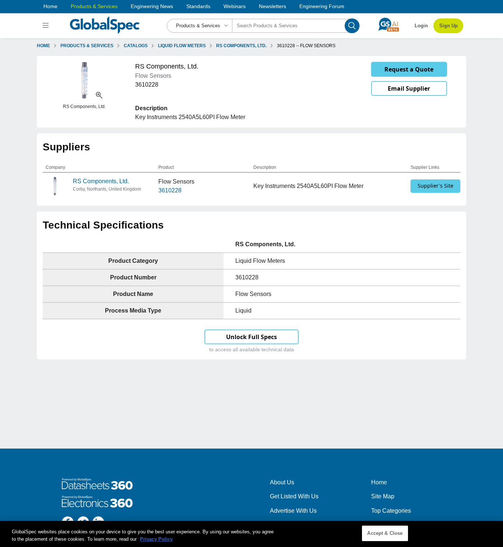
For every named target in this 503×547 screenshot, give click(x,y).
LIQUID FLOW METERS (182, 45)
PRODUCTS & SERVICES (86, 45)
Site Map (382, 496)
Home (50, 6)
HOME (43, 45)
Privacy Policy (156, 539)
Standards (198, 6)
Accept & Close (384, 533)
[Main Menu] (47, 25)
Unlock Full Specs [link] (251, 337)
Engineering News (152, 6)
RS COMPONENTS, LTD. (241, 45)
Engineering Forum (321, 6)
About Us (282, 482)
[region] (251, 534)
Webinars (235, 6)
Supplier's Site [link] (435, 185)
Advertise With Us (293, 511)
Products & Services (94, 6)
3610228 (170, 190)
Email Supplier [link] (409, 88)
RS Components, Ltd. (101, 181)
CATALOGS (136, 45)
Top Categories (391, 511)
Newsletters (272, 6)
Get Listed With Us (294, 496)
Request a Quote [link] (408, 69)
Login (421, 25)
